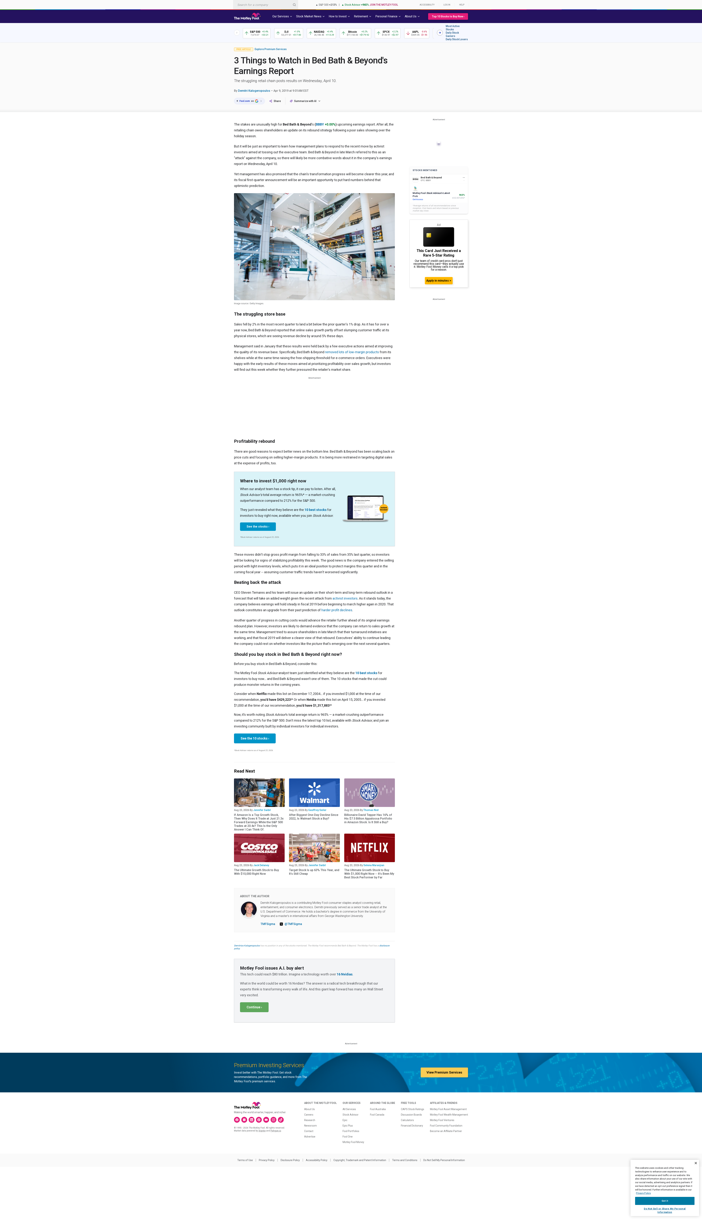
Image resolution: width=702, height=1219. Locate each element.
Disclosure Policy (290, 1160)
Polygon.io (276, 1130)
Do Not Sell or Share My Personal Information (665, 1210)
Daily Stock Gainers (452, 34)
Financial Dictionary (412, 1125)
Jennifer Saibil (262, 810)
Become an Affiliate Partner (446, 1131)
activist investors (345, 598)
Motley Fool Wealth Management (449, 1114)
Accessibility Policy (316, 1160)
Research (309, 1120)
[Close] (696, 1163)
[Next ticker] (440, 33)
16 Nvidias (344, 974)
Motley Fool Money (353, 1142)
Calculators (407, 1120)
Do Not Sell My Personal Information (444, 1160)
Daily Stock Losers (457, 39)
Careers (308, 1114)
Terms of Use (245, 1160)
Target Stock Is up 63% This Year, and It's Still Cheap (314, 871)
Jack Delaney (261, 865)
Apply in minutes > (438, 280)
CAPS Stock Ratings (412, 1109)
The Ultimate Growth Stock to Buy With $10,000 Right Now (256, 871)
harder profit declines (336, 610)
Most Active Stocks (453, 28)
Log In (447, 4)
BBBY (320, 124)
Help (461, 4)
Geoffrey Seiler (317, 810)
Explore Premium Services (271, 49)
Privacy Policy (267, 1160)
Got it (665, 1200)
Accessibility (427, 4)
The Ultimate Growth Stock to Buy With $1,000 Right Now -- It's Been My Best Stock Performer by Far (369, 873)
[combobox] (265, 4)
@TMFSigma (293, 924)
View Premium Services (444, 1072)
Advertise (309, 1136)
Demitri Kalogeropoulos (254, 90)
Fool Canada (377, 1114)
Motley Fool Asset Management (448, 1109)
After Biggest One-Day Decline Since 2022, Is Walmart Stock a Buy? (313, 816)
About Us (309, 1109)
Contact (308, 1131)
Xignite (262, 1130)
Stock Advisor (350, 1114)
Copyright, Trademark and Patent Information (359, 1160)
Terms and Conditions (404, 1160)
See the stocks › (258, 526)
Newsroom (310, 1125)
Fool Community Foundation (446, 1125)
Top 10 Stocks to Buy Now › (448, 16)
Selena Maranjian (373, 865)
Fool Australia (378, 1109)
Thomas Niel (371, 810)
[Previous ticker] (237, 33)
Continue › (254, 1007)
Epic (345, 1120)
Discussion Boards (411, 1114)
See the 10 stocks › (255, 738)
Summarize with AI (305, 101)
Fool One (348, 1136)
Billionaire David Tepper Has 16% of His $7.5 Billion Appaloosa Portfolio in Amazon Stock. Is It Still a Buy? (368, 818)
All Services (349, 1109)
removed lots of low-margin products (352, 352)
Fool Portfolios (351, 1131)
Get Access (418, 199)
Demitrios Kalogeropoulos (247, 945)
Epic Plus (348, 1125)
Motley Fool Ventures (442, 1120)
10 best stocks (316, 510)
